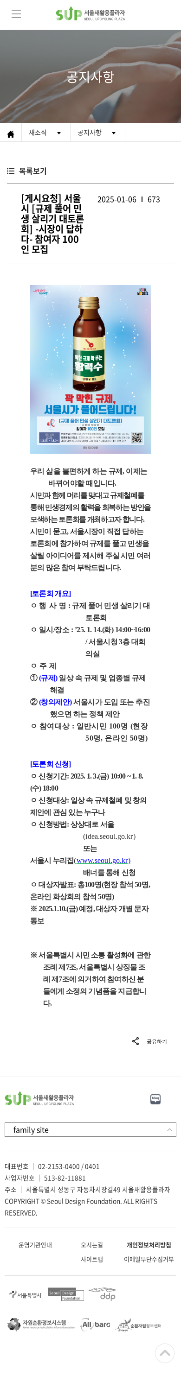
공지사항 (90, 132)
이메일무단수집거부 (149, 1259)
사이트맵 (92, 1259)
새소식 (38, 132)
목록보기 (33, 170)
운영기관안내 (35, 1244)
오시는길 (92, 1244)
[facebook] (175, 1097)
